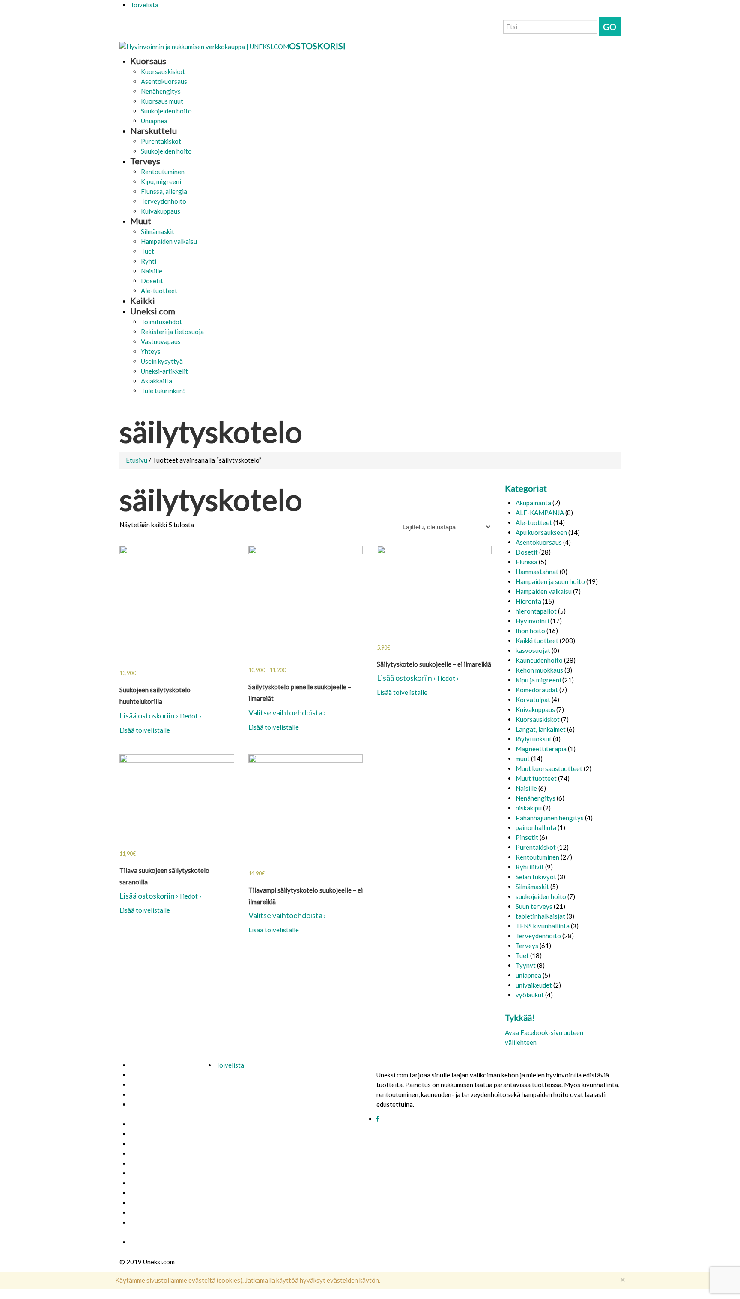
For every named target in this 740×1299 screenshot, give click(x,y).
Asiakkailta (156, 381)
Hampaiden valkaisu (169, 241)
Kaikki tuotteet (537, 640)
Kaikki (142, 300)
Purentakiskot (161, 141)
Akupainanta (533, 503)
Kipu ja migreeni (538, 680)
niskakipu (529, 808)
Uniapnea (154, 121)
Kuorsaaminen (149, 1144)
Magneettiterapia (541, 749)
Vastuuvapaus (161, 341)
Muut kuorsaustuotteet (549, 768)
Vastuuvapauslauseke (159, 1124)
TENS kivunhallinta (543, 926)
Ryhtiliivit (530, 867)
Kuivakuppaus (160, 211)
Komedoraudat (537, 690)
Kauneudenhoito (539, 660)
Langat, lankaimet (541, 729)
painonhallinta (536, 827)
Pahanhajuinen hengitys (550, 818)
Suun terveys (534, 906)
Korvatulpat (533, 699)
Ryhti (148, 261)
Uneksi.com (152, 311)
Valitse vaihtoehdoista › (287, 712)
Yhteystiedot (148, 1084)
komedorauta (148, 1183)
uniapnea (528, 975)
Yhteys (151, 351)
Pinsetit (527, 837)
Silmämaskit (157, 231)
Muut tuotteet (536, 778)
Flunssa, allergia (164, 191)
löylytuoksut (534, 739)
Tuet (147, 251)
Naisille (151, 271)
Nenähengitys (161, 91)
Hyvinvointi (532, 621)
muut (523, 758)
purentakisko (147, 1212)
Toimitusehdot (161, 322)
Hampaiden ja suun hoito (550, 581)
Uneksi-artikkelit (164, 371)
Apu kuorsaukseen (541, 532)
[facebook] (377, 1119)
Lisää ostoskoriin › (149, 715)
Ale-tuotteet (159, 290)
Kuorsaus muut (162, 101)
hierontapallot (536, 611)
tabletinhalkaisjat (540, 916)
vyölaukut (530, 995)
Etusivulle (143, 1065)
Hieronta (528, 601)
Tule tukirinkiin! (163, 390)
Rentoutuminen (163, 171)
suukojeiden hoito (541, 896)
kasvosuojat (533, 650)
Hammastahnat (537, 571)
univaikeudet (534, 985)
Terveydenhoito (163, 201)
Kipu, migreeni (161, 181)
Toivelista (144, 5)
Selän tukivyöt (536, 877)
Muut (140, 221)
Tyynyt (526, 965)
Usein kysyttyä (162, 361)
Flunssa (526, 562)
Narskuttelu (153, 130)
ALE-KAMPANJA (540, 512)
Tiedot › (190, 716)
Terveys (145, 161)
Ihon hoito (530, 631)
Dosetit (152, 281)
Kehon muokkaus (539, 670)
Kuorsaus (148, 61)
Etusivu (136, 460)
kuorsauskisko (149, 1203)
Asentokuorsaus (164, 81)
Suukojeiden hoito (166, 111)
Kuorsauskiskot (163, 71)
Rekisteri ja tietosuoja (172, 331)
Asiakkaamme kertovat (160, 1163)
